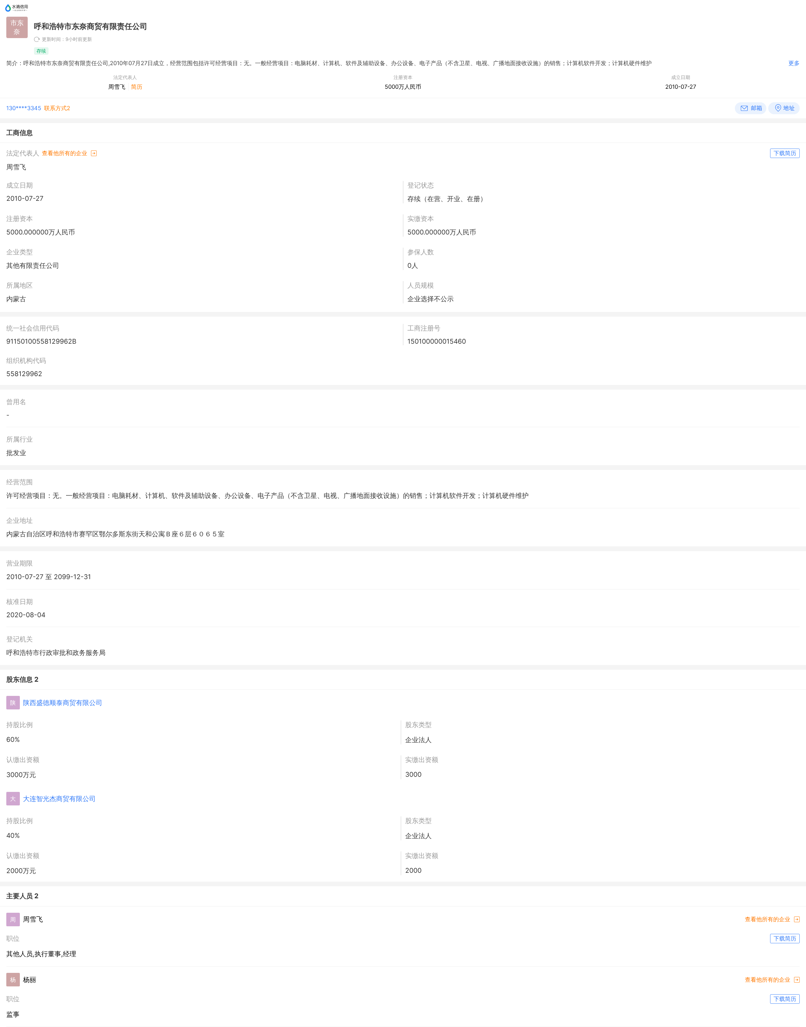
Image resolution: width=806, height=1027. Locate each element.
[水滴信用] (16, 14)
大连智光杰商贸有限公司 (59, 799)
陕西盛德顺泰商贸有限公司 (62, 703)
